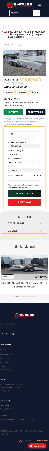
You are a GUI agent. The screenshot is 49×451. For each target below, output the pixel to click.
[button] (13, 296)
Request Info (35, 112)
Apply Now (24, 202)
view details (8, 276)
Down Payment (12, 130)
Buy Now (13, 112)
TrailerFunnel (42, 441)
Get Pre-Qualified (24, 193)
